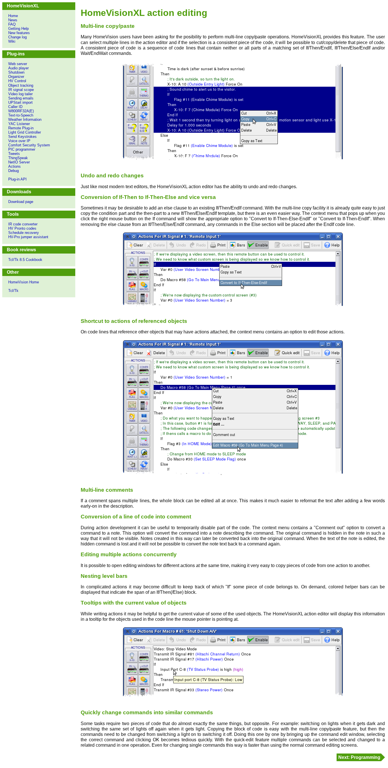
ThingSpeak (18, 158)
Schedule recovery (23, 233)
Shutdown (16, 72)
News (12, 20)
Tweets (14, 153)
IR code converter (22, 224)
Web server (17, 64)
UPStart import (20, 102)
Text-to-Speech (20, 115)
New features (19, 33)
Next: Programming (359, 757)
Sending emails (21, 98)
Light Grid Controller (24, 132)
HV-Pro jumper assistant (28, 237)
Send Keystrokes (22, 136)
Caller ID (15, 107)
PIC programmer (21, 149)
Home (13, 16)
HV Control (17, 81)
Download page (20, 202)
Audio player (18, 68)
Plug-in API (17, 179)
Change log (17, 37)
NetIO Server (19, 162)
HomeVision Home (23, 282)
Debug (13, 171)
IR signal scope (21, 90)
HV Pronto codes (22, 228)
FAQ (12, 24)
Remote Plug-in (21, 128)
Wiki (11, 41)
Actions (14, 166)
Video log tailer (20, 94)
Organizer (16, 76)
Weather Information (24, 119)
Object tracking (20, 85)
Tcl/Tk (13, 290)
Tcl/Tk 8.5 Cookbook (25, 260)
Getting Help (18, 28)
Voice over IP (19, 141)
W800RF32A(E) (21, 111)
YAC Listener (19, 124)
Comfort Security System (29, 145)
